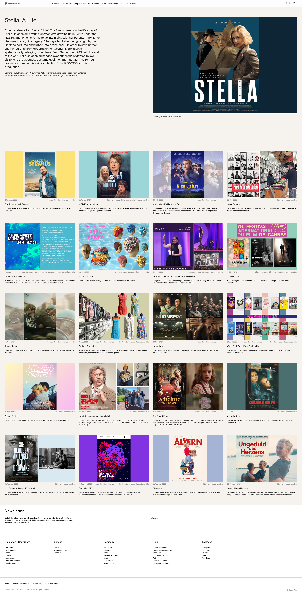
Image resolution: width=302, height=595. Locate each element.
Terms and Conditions (161, 563)
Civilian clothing (10, 550)
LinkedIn (205, 555)
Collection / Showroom (62, 3)
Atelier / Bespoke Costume (64, 550)
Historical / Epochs (12, 563)
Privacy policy (37, 584)
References (113, 3)
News (103, 3)
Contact (133, 3)
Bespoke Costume (82, 3)
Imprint (7, 584)
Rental (56, 548)
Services (95, 3)
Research (57, 553)
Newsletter (206, 558)
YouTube (205, 553)
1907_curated (108, 561)
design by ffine (292, 590)
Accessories (9, 558)
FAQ (154, 558)
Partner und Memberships (162, 550)
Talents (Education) (160, 548)
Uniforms (8, 555)
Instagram (206, 548)
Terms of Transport (160, 561)
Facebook (206, 550)
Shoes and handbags (12, 561)
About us (124, 3)
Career (106, 558)
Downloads (157, 553)
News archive (108, 563)
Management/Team (110, 555)
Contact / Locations (160, 555)
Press (105, 553)
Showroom (9, 548)
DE (294, 3)
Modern (7, 553)
